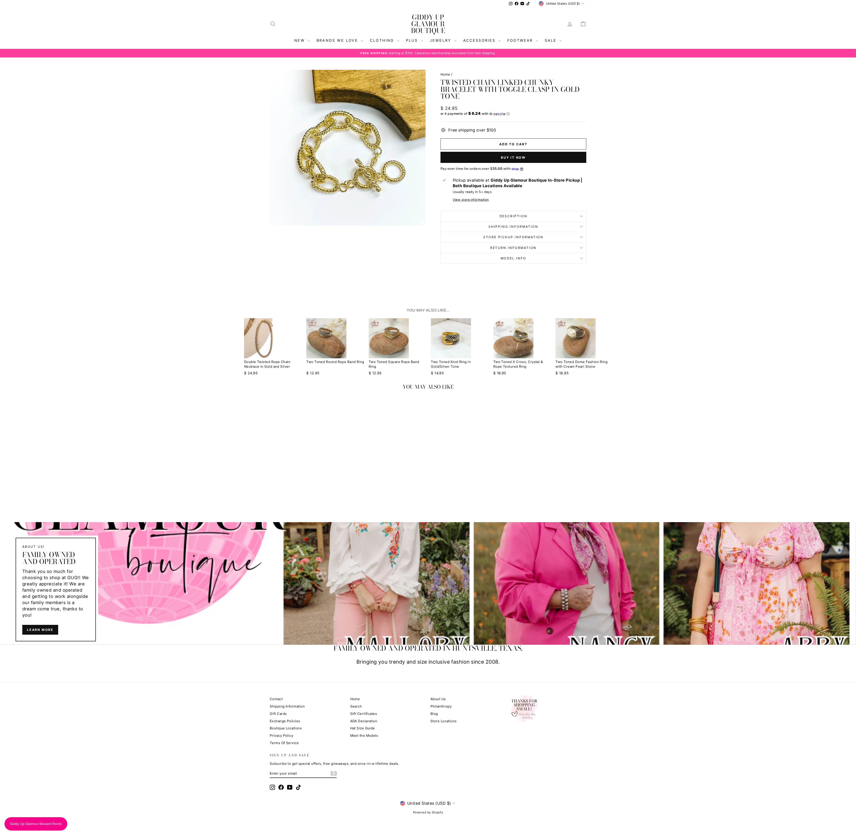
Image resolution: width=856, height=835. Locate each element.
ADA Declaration (363, 721)
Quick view (307, 471)
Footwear (521, 40)
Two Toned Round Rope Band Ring (335, 362)
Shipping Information (287, 706)
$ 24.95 (251, 373)
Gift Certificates (363, 714)
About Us (438, 699)
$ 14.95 (437, 373)
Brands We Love (338, 40)
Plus (413, 40)
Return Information (513, 248)
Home (445, 74)
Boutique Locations (286, 728)
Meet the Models (364, 735)
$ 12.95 (312, 373)
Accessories (480, 40)
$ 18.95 (562, 373)
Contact (276, 699)
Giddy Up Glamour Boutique (428, 24)
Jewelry (441, 40)
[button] (513, 113)
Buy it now (513, 157)
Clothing (383, 40)
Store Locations (443, 721)
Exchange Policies (285, 721)
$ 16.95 (499, 373)
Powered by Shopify (428, 812)
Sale (551, 40)
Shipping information (513, 226)
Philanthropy (441, 706)
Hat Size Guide (362, 728)
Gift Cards (278, 714)
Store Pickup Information (513, 237)
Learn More (40, 630)
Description (513, 216)
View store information (471, 199)
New (300, 40)
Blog (434, 714)
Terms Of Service (284, 743)
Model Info (513, 258)
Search (356, 706)
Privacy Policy (281, 735)
